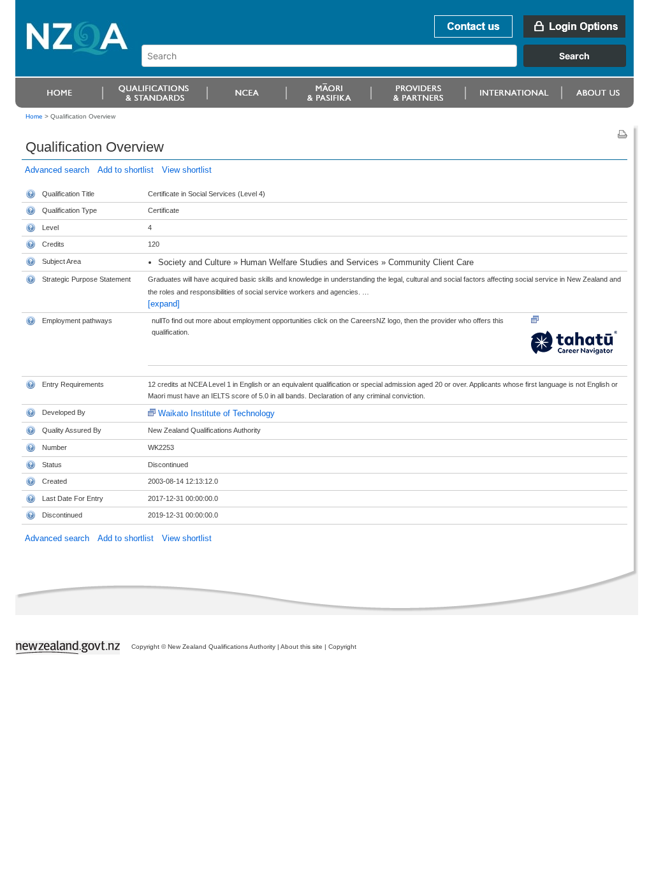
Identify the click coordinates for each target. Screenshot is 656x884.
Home (34, 116)
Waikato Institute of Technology (216, 413)
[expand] (164, 303)
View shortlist (187, 170)
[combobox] (390, 64)
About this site (302, 646)
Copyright (342, 646)
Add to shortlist (126, 170)
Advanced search (57, 170)
